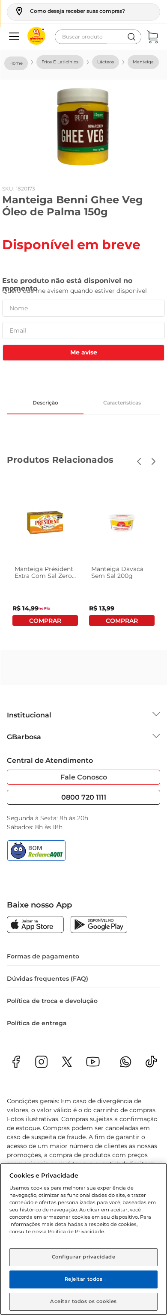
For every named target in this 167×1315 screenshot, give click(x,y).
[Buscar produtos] (131, 37)
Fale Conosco (83, 777)
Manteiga (143, 62)
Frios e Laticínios (60, 62)
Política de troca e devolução (52, 1001)
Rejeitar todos (84, 1279)
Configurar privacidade (84, 1257)
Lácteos (105, 62)
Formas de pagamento (43, 956)
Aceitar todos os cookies (83, 1301)
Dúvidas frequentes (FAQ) (47, 978)
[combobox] (98, 37)
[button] (69, 11)
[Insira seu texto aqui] (151, 1064)
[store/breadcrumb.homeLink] (16, 63)
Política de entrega (37, 1023)
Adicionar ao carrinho (45, 620)
